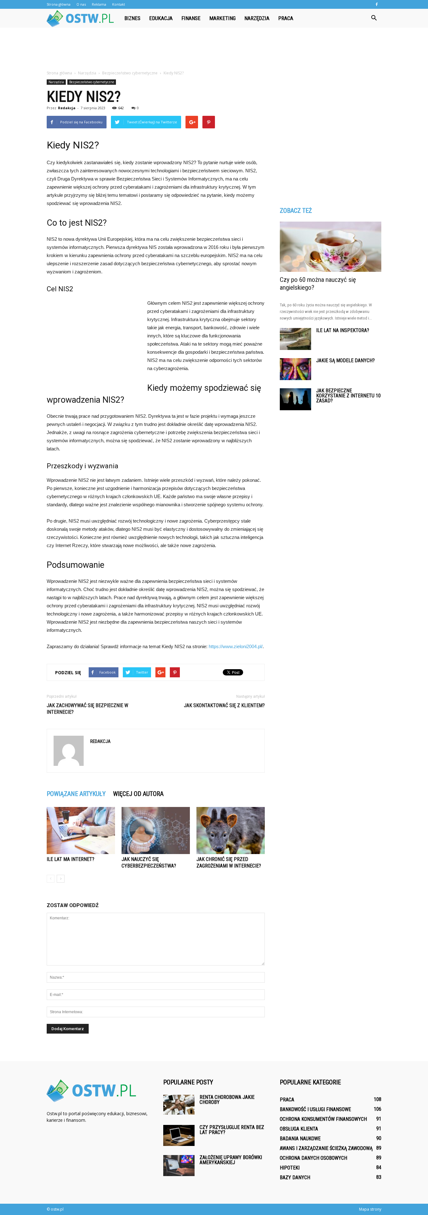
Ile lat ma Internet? (70, 859)
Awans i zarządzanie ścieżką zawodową (326, 1148)
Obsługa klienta (299, 1129)
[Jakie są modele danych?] (295, 369)
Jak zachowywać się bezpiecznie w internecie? (87, 708)
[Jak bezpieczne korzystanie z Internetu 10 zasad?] (295, 399)
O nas (81, 4)
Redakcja (67, 107)
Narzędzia (256, 18)
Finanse (191, 18)
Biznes (132, 18)
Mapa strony (370, 1209)
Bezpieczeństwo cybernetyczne (91, 82)
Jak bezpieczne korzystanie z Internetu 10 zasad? (348, 396)
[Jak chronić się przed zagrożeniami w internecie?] (230, 830)
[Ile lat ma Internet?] (81, 830)
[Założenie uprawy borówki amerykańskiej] (179, 1165)
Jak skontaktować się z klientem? (224, 705)
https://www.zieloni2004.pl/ (236, 646)
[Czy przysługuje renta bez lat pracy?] (179, 1135)
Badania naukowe (300, 1139)
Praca (285, 18)
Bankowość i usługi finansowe (315, 1109)
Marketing (222, 18)
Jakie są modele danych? (345, 360)
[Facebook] (376, 4)
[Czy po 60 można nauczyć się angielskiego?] (330, 247)
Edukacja (161, 18)
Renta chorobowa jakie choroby (227, 1099)
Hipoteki (290, 1168)
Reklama (99, 4)
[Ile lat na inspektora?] (295, 339)
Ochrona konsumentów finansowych (323, 1119)
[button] (373, 18)
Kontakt (118, 4)
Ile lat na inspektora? (342, 330)
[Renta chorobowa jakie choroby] (179, 1105)
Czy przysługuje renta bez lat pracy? (232, 1129)
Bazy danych (295, 1177)
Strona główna (58, 4)
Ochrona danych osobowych (313, 1158)
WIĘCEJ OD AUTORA (138, 794)
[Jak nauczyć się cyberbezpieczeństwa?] (156, 830)
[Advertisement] (214, 49)
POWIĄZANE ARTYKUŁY (76, 794)
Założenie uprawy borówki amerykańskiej (231, 1159)
